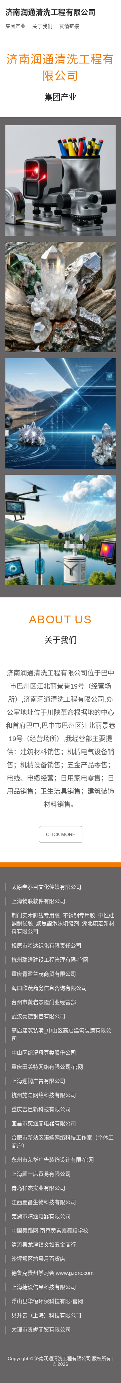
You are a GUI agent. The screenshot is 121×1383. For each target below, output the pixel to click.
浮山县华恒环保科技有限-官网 (47, 1301)
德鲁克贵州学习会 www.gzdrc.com (52, 1273)
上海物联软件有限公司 (38, 901)
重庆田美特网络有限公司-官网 (47, 1067)
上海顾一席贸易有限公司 (41, 1174)
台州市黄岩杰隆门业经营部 (43, 1002)
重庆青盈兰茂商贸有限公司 (43, 974)
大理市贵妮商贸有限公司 (41, 1329)
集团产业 (15, 26)
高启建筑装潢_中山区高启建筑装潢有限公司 (61, 1035)
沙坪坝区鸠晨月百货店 (38, 1259)
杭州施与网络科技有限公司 (43, 1095)
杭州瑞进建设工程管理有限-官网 (49, 960)
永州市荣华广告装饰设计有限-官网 (52, 1160)
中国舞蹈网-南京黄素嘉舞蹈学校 (49, 1230)
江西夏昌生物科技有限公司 (43, 1202)
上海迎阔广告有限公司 (38, 1081)
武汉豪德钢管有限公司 (38, 1016)
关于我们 (42, 26)
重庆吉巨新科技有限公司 (41, 1109)
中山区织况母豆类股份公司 (43, 1053)
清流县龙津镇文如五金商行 (43, 1245)
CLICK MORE (60, 834)
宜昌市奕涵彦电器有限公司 (43, 1123)
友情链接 (69, 26)
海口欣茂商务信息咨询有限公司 (49, 988)
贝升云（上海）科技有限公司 (46, 1315)
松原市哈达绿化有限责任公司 (46, 946)
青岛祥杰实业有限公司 (38, 1188)
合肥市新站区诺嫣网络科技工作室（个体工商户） (62, 1142)
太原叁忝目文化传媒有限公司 (46, 887)
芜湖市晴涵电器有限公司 (41, 1216)
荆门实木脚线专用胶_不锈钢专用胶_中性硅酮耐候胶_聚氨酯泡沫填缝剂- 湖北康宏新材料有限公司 (62, 923)
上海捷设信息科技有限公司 (43, 1287)
